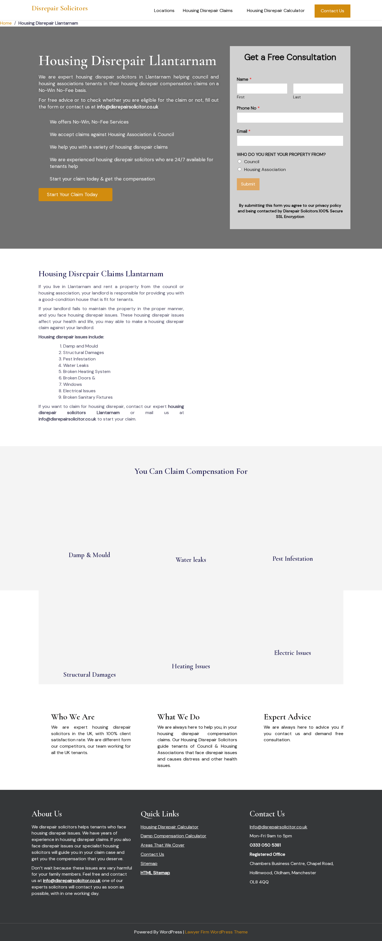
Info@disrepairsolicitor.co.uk (278, 827)
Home (6, 23)
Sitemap (149, 863)
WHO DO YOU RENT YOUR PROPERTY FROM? (281, 154)
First (240, 97)
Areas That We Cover (163, 845)
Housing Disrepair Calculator (276, 10)
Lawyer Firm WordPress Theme (216, 932)
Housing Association (265, 169)
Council (251, 162)
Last (297, 97)
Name (244, 79)
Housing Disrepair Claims (208, 10)
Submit (248, 184)
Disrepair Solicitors (60, 8)
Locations (164, 10)
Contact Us (332, 11)
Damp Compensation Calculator (173, 836)
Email (244, 131)
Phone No (248, 108)
